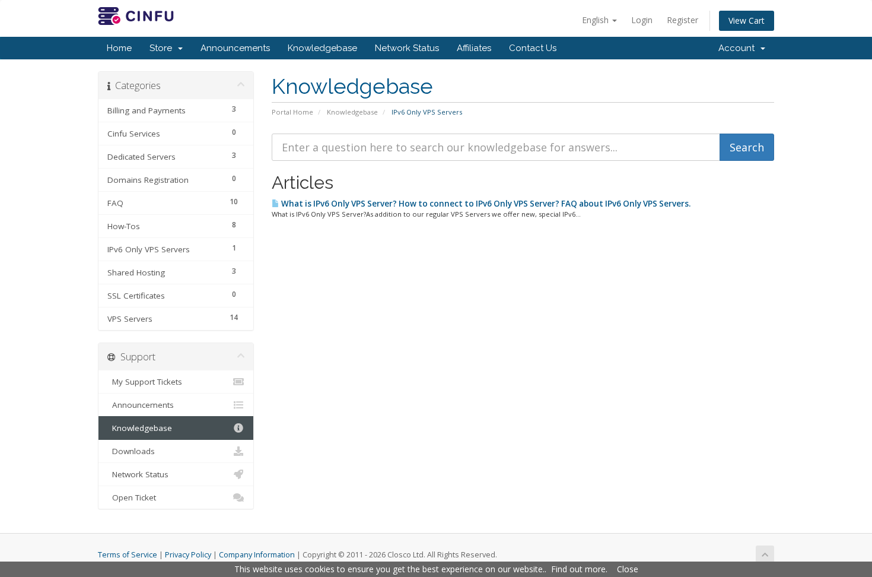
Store (163, 48)
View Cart (746, 20)
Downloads (131, 451)
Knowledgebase (322, 48)
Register (682, 20)
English (596, 20)
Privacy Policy (188, 555)
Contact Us (532, 48)
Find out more (578, 569)
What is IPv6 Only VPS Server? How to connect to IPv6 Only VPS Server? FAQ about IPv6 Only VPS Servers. (484, 203)
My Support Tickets (144, 381)
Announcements (235, 48)
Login (642, 20)
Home (119, 48)
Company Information (257, 555)
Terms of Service (127, 555)
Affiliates (474, 48)
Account (738, 48)
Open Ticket (131, 497)
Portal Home (292, 111)
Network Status (407, 48)
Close (627, 569)
